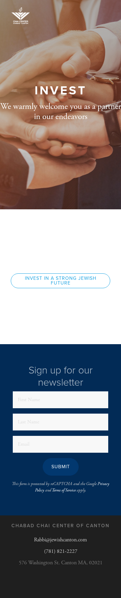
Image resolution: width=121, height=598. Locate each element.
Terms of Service (64, 490)
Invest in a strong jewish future (60, 280)
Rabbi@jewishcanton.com (60, 539)
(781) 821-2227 (60, 551)
